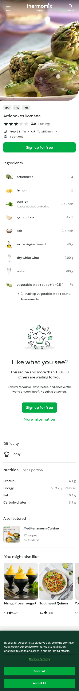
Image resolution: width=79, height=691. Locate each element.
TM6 (16, 107)
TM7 (7, 107)
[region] (39, 661)
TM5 (26, 107)
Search (70, 10)
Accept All (39, 683)
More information (39, 419)
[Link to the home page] (39, 7)
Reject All (39, 671)
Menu (8, 10)
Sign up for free (39, 147)
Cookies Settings (39, 659)
